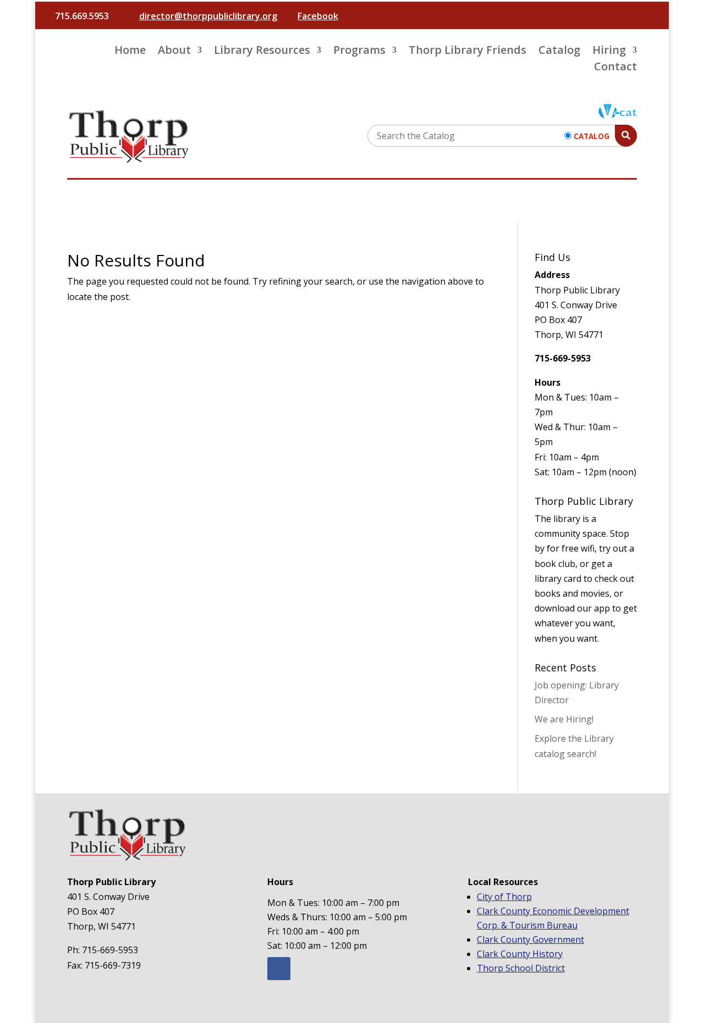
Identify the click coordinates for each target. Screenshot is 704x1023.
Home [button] (130, 51)
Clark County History (520, 954)
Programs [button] (359, 51)
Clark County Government (530, 939)
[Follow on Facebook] (278, 968)
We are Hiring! (564, 719)
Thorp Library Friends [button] (467, 51)
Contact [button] (615, 68)
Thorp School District (521, 968)
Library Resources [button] (262, 51)
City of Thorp (504, 897)
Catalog (591, 136)
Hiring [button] (609, 51)
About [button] (174, 51)
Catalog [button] (559, 51)
